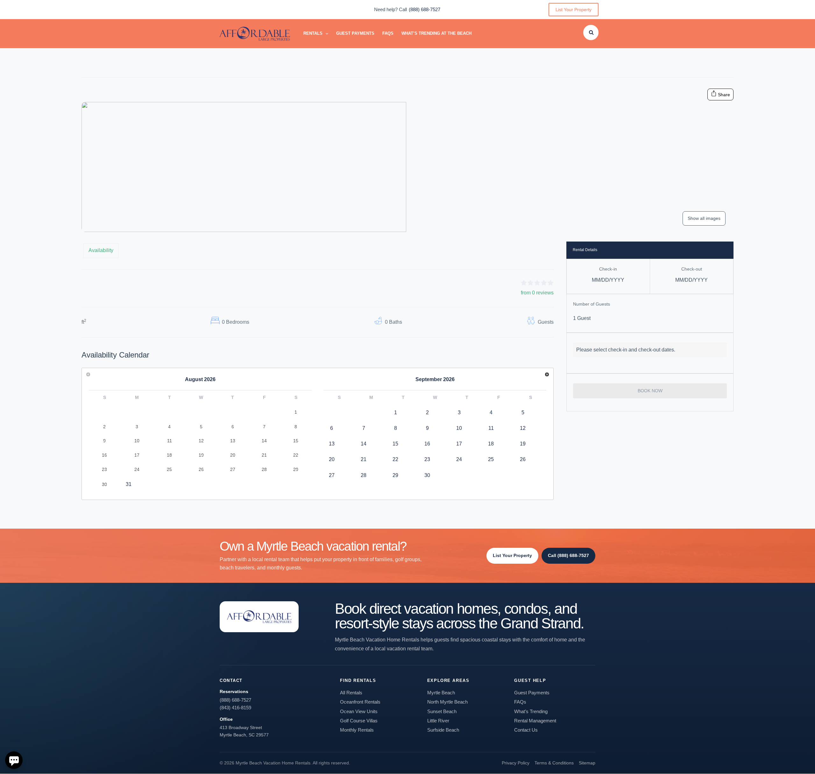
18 (491, 443)
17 (459, 443)
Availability (101, 250)
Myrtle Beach (441, 692)
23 (427, 459)
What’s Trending (531, 711)
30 (427, 475)
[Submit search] (591, 32)
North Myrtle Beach (447, 702)
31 (128, 484)
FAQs (387, 33)
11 (491, 428)
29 (395, 475)
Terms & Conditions (554, 762)
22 (395, 459)
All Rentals (351, 692)
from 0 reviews (537, 292)
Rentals (312, 33)
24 (459, 459)
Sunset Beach (442, 711)
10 (459, 428)
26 (523, 459)
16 (427, 443)
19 (523, 443)
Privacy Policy (515, 762)
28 (363, 475)
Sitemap (587, 762)
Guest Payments (355, 33)
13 (332, 443)
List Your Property (574, 9)
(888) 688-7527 (424, 9)
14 (363, 443)
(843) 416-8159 (235, 707)
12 (523, 428)
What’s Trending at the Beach (436, 33)
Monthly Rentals (357, 730)
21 (363, 459)
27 (332, 475)
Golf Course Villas (359, 720)
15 (395, 443)
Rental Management (535, 720)
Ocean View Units (359, 711)
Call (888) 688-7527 (568, 555)
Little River (438, 720)
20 (332, 459)
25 (491, 459)
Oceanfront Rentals (360, 702)
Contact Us (526, 730)
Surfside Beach (443, 730)
